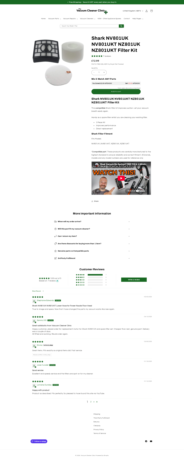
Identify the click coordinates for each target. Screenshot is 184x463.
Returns (96, 422)
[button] (54, 18)
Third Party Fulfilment (101, 418)
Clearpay (96, 426)
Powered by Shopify (102, 455)
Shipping (96, 414)
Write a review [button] (134, 280)
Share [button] (96, 201)
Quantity (94, 68)
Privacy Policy (98, 429)
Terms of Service (99, 433)
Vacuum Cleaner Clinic (88, 455)
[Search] (121, 26)
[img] (37, 297)
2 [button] (90, 402)
